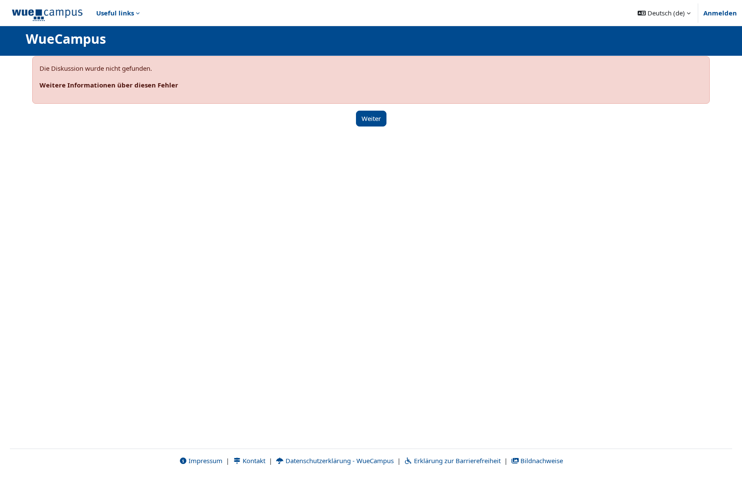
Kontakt (253, 460)
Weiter (371, 118)
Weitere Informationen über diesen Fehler (109, 85)
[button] (664, 13)
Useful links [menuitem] (115, 13)
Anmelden (720, 13)
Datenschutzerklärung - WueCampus (339, 460)
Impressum (204, 460)
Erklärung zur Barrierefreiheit (456, 460)
